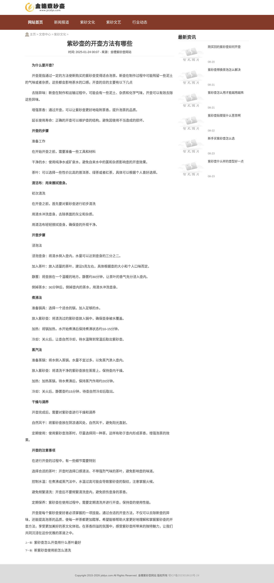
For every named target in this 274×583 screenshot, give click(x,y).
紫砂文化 (87, 22)
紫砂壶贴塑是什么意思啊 (224, 115)
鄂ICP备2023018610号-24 (183, 575)
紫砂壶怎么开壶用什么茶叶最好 (57, 542)
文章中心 (45, 34)
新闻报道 (61, 22)
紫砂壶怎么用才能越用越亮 (226, 92)
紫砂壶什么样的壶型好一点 (226, 161)
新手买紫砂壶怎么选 (221, 138)
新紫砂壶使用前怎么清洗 (52, 550)
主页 (33, 34)
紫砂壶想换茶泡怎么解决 (224, 69)
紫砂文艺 (113, 22)
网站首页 (35, 22)
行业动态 (139, 22)
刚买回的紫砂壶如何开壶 (224, 46)
